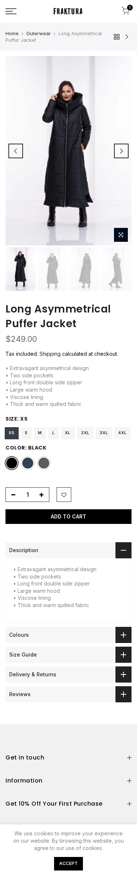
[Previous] (15, 151)
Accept (68, 863)
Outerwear (38, 33)
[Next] (121, 151)
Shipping (50, 354)
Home (12, 33)
